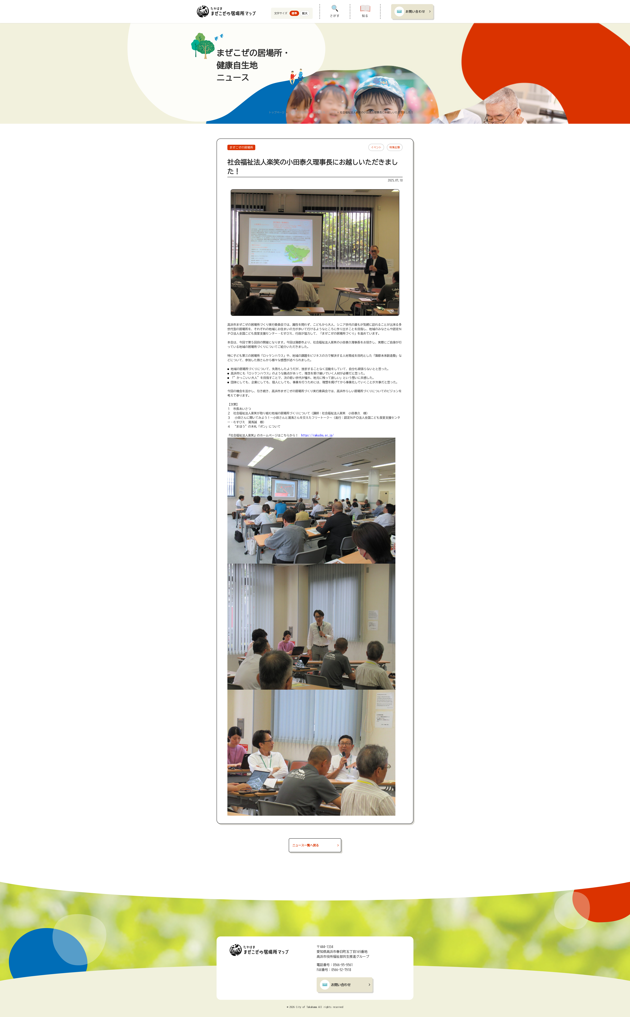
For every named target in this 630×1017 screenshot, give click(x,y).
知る (365, 15)
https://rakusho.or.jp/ (317, 435)
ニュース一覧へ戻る (305, 845)
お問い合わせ (415, 11)
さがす (335, 15)
